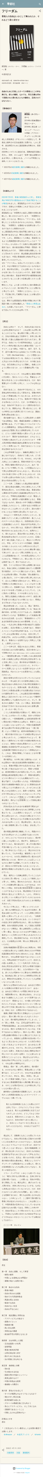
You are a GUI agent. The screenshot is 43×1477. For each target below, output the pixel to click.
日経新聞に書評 (17, 173)
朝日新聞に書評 (18, 167)
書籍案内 (26, 1453)
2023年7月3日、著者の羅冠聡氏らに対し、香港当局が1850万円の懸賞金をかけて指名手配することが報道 (21, 200)
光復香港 (10, 1453)
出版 (18, 1453)
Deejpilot (27, 1472)
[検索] (40, 4)
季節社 (11, 4)
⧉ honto (38, 1434)
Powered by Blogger (22, 1468)
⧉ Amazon (8, 1434)
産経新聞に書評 (18, 179)
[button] (40, 11)
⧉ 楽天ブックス (23, 1434)
